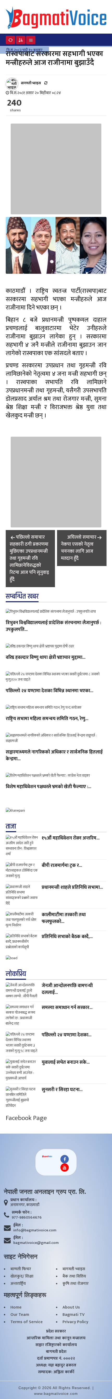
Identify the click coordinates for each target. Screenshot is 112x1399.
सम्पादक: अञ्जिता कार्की (56, 1372)
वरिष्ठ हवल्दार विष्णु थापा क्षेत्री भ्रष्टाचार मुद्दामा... (45, 657)
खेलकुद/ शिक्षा (21, 1276)
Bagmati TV (74, 1315)
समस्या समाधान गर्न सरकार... (67, 1008)
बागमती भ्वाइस (74, 1269)
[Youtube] (64, 1167)
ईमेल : (18, 1225)
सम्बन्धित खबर (22, 596)
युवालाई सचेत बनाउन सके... (66, 1062)
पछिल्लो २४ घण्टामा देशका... (66, 1035)
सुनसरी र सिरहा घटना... (62, 1090)
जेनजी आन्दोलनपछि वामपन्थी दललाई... (67, 989)
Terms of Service (26, 1322)
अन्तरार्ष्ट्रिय (18, 1284)
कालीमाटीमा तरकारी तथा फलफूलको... (64, 918)
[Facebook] (64, 1159)
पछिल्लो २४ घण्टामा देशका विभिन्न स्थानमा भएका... (49, 691)
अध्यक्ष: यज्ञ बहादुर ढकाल (56, 1365)
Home (16, 1307)
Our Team (19, 1315)
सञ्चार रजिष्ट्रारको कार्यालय (56, 1345)
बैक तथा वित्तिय (74, 1276)
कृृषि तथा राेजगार (76, 1284)
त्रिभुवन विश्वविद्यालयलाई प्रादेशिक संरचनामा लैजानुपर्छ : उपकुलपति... (53, 626)
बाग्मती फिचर (20, 1269)
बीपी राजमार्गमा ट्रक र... (62, 865)
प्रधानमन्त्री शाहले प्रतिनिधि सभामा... (72, 887)
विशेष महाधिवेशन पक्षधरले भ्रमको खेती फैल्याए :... (48, 787)
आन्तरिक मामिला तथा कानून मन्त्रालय (56, 1338)
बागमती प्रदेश (56, 1352)
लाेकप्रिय (16, 974)
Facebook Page (26, 1118)
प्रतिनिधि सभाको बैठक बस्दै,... (67, 937)
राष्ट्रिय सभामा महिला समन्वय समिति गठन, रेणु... (47, 719)
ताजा (11, 826)
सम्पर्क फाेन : (22, 1213)
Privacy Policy (75, 1322)
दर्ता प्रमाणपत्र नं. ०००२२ (56, 1359)
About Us (71, 1307)
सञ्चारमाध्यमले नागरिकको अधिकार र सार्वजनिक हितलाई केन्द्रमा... (54, 756)
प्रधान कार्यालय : (23, 1200)
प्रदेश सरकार (56, 1331)
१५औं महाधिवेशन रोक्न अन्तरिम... (70, 838)
